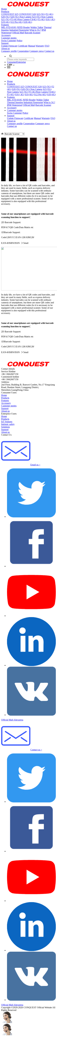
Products (5, 11)
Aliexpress (18, 720)
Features (5, 24)
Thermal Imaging (15, 102)
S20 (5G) (5, 17)
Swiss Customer (8, 40)
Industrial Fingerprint (19, 30)
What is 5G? (35, 30)
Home (4, 9)
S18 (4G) (27, 22)
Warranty (40, 46)
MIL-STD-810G (9, 27)
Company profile (9, 51)
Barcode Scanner (32, 32)
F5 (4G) (41, 19)
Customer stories (9, 38)
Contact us (49, 51)
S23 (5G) (41, 14)
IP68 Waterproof (14, 105)
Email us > (35, 464)
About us (5, 48)
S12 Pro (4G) (16, 22)
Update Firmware (9, 46)
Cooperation (23, 51)
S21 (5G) (5, 19)
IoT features (6, 421)
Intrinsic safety (8, 424)
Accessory (6, 35)
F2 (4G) (49, 14)
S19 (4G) (5, 22)
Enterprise (21, 62)
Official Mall (18, 32)
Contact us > (36, 749)
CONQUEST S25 (9, 14)
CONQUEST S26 (27, 14)
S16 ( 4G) (50, 19)
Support (4, 43)
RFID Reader (23, 27)
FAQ (47, 46)
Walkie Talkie (36, 27)
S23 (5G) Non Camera (42, 17)
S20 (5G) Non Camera (20, 17)
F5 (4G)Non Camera (20, 19)
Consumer (12, 62)
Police (19, 40)
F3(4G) (33, 19)
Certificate (22, 46)
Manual (31, 46)
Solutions (5, 427)
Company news (36, 51)
